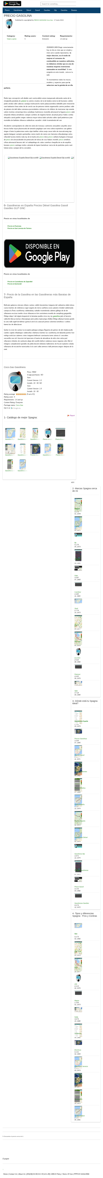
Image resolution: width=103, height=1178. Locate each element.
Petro (76, 968)
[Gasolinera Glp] (78, 846)
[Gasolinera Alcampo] (78, 638)
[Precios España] (78, 818)
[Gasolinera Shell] (78, 601)
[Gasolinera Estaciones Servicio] (78, 1062)
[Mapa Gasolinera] (78, 993)
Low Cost (77, 951)
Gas (75, 934)
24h (75, 984)
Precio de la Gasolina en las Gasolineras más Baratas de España (37, 295)
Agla (76, 691)
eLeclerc (77, 658)
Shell (76, 608)
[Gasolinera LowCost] (78, 948)
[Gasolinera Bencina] (78, 925)
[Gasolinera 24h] (78, 978)
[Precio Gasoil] (78, 879)
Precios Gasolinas (80, 739)
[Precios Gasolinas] (78, 731)
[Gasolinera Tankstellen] (78, 1096)
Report (72, 415)
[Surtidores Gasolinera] (78, 1030)
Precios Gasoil (79, 755)
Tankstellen (78, 1099)
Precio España (79, 804)
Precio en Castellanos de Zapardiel (20, 282)
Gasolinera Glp (79, 854)
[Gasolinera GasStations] (78, 1080)
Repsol (77, 509)
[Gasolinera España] (78, 717)
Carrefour (77, 592)
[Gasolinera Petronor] (78, 667)
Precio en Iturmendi (14, 284)
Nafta (76, 1017)
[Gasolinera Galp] (78, 568)
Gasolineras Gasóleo (81, 903)
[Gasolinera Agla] (78, 683)
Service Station (79, 1116)
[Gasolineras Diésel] (78, 834)
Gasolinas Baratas (80, 771)
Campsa (77, 559)
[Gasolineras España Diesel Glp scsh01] (55, 158)
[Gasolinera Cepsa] (78, 523)
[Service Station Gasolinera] (78, 1112)
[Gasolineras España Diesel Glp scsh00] (23, 158)
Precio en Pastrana (14, 226)
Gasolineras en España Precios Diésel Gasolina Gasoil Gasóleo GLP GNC (36, 206)
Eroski (76, 625)
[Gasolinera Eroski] (78, 622)
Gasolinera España (81, 721)
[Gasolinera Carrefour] (78, 584)
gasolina (56, 316)
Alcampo (77, 641)
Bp (75, 543)
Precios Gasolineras (81, 870)
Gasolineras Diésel (81, 837)
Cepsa (76, 526)
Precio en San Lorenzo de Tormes (20, 228)
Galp (76, 576)
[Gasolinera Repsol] (78, 505)
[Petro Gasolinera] (78, 964)
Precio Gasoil (79, 887)
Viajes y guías (11, 39)
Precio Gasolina (79, 788)
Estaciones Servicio (81, 1066)
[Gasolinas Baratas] (78, 768)
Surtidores (78, 1033)
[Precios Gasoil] (78, 751)
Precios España (79, 821)
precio (24, 101)
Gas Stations (78, 1083)
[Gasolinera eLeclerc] (78, 652)
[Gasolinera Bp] (78, 534)
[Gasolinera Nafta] (78, 1009)
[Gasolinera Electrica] (78, 1042)
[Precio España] (78, 801)
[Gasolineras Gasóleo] (78, 896)
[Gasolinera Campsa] (78, 556)
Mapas (76, 1000)
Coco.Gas (19, 405)
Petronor (77, 674)
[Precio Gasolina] (78, 785)
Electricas (77, 1050)
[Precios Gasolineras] (78, 867)
